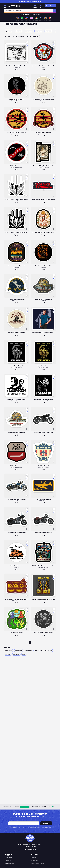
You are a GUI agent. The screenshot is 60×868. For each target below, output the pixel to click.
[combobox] (28, 10)
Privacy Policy (26, 827)
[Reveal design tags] (27, 62)
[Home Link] (14, 6)
